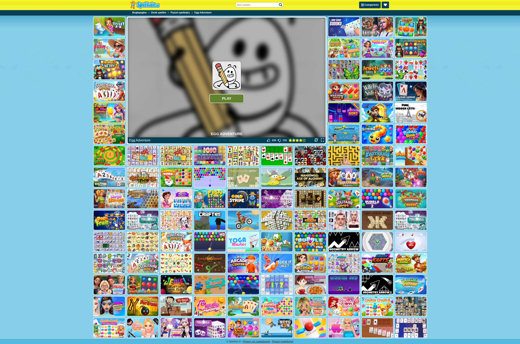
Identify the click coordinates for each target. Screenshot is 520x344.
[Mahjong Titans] (243, 155)
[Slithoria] (377, 134)
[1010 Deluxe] (210, 155)
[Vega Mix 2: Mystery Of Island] (344, 48)
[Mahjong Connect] (176, 155)
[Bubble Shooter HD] (210, 242)
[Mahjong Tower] (277, 220)
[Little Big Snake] (210, 263)
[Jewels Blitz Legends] (143, 284)
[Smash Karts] (377, 263)
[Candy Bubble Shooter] (344, 306)
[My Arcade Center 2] (243, 263)
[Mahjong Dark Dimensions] (210, 328)
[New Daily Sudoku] (344, 26)
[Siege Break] (377, 113)
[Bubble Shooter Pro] (310, 242)
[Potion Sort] (344, 113)
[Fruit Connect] (411, 69)
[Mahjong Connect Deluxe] (143, 155)
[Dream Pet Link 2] (344, 263)
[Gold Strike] (243, 199)
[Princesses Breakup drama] (176, 328)
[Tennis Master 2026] (344, 134)
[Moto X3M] (243, 220)
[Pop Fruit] (109, 220)
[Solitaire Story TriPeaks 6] (344, 199)
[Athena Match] (310, 263)
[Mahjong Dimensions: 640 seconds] (143, 220)
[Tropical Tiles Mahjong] (109, 113)
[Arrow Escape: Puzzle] (344, 155)
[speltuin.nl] (145, 5)
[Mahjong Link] (143, 177)
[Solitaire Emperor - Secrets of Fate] (411, 91)
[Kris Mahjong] (143, 242)
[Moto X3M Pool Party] (277, 328)
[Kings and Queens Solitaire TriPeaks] (176, 199)
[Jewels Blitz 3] (377, 69)
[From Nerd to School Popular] (109, 284)
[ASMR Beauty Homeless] (310, 306)
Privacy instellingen (283, 341)
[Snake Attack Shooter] (109, 155)
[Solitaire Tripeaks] (243, 306)
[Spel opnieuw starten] (316, 140)
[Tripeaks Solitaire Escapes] (411, 284)
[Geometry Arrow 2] (377, 284)
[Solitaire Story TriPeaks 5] (109, 91)
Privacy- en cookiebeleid (256, 341)
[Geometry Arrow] (344, 242)
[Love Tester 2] (411, 242)
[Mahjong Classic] (243, 177)
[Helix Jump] (310, 328)
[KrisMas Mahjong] (176, 263)
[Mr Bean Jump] (176, 306)
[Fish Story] (210, 199)
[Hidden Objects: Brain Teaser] (377, 26)
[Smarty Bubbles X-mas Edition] (243, 284)
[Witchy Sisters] (377, 91)
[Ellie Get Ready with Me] (143, 328)
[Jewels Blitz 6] (411, 26)
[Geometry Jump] (344, 284)
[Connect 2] (109, 242)
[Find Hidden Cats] (411, 113)
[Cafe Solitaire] (377, 328)
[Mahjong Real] (377, 220)
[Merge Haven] (109, 199)
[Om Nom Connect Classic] (277, 242)
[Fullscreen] (322, 140)
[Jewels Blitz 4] (411, 48)
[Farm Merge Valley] (109, 48)
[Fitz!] (277, 284)
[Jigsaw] (210, 284)
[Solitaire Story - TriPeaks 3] (143, 263)
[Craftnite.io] (210, 220)
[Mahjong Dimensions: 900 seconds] (411, 220)
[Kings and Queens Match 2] (243, 328)
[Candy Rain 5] (277, 306)
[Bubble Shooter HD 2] (377, 199)
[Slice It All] (277, 263)
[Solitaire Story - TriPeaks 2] (109, 177)
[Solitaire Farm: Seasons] (344, 177)
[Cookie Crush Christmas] (109, 328)
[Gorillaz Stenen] (310, 155)
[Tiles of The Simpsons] (411, 306)
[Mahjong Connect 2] (310, 199)
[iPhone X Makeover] (344, 328)
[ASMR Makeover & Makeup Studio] (344, 220)
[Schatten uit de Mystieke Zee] (143, 199)
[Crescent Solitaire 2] (411, 328)
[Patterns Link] (377, 155)
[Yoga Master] (243, 242)
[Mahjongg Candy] (210, 306)
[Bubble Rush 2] (411, 134)
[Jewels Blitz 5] (109, 69)
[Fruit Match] (411, 155)
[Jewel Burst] (176, 284)
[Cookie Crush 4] (377, 306)
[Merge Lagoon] (377, 177)
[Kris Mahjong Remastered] (310, 220)
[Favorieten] (385, 5)
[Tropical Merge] (411, 199)
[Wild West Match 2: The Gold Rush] (344, 91)
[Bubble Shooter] (210, 177)
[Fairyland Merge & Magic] (377, 48)
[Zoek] (280, 4)
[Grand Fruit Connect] (109, 134)
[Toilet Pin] (109, 26)
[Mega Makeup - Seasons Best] (109, 306)
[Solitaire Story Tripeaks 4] (176, 242)
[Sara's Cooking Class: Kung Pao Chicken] (310, 284)
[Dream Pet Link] (176, 220)
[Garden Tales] (176, 177)
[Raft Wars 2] (277, 177)
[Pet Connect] (109, 263)
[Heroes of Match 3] (411, 177)
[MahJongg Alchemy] (310, 177)
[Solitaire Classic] (277, 155)
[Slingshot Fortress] (143, 306)
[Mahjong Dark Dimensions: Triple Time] (277, 199)
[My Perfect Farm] (411, 263)
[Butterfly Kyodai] (344, 69)
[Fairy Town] (377, 242)
